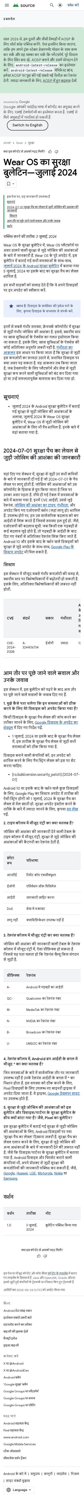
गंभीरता (62, 505)
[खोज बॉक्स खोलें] (51, 5)
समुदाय (35, 1474)
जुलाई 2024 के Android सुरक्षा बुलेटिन (31, 266)
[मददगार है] (50, 151)
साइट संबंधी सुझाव (18, 1481)
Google (9, 1173)
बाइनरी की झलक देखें (15, 1331)
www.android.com (16, 1437)
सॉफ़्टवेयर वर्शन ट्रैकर (14, 1458)
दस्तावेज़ (9, 19)
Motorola (45, 1173)
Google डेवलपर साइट (64, 1094)
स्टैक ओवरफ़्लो (11, 1451)
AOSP (7, 143)
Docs (19, 143)
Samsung (10, 1178)
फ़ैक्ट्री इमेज (10, 1338)
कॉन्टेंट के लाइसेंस (58, 1273)
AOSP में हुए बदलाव (57, 81)
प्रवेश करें (73, 5)
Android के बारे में (14, 1474)
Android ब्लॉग (12, 1377)
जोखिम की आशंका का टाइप (34, 505)
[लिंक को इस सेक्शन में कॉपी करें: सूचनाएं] (23, 397)
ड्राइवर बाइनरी (11, 1345)
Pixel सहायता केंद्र (13, 1430)
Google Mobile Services (19, 1444)
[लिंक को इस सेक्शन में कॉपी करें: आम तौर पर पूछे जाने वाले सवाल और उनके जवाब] (32, 680)
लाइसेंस (62, 1474)
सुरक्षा (31, 143)
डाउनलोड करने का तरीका (17, 1324)
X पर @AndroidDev (16, 1370)
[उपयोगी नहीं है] (56, 151)
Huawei (22, 1173)
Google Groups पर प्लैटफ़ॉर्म (20, 1391)
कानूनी (48, 1474)
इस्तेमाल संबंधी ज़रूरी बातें (17, 1318)
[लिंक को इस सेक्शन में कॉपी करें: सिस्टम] (19, 565)
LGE (33, 1173)
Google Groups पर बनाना (19, 1398)
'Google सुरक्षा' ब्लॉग (15, 1384)
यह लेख (72, 809)
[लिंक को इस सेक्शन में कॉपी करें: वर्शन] (18, 1197)
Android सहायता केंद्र (16, 1423)
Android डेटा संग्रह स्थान (17, 1311)
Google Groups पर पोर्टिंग (19, 1405)
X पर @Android (13, 1363)
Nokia (58, 1173)
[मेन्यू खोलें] (7, 5)
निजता (75, 1474)
